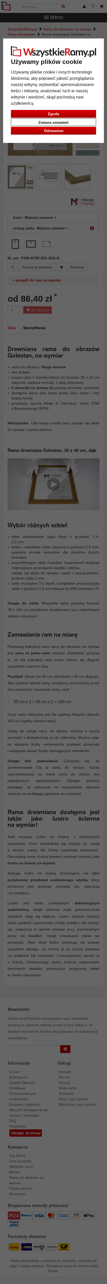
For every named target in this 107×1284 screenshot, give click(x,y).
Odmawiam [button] (53, 131)
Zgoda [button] (53, 114)
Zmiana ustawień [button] (53, 122)
